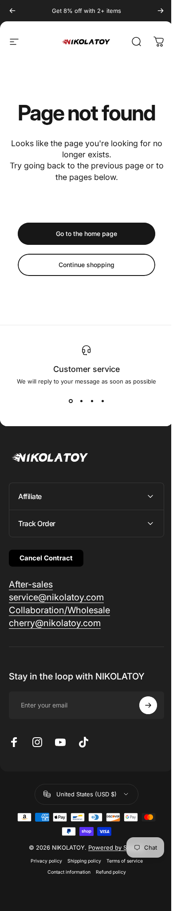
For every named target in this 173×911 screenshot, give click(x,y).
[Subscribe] (141, 705)
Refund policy (107, 872)
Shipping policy (81, 861)
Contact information (65, 872)
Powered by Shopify (113, 847)
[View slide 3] (91, 401)
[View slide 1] (70, 401)
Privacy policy (43, 861)
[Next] (160, 10)
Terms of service (121, 861)
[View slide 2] (81, 401)
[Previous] (12, 10)
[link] (31, 584)
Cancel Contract (46, 558)
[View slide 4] (102, 401)
